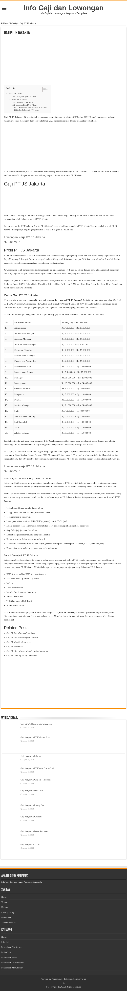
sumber (27, 287)
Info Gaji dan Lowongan (63, 8)
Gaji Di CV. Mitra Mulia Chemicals (36, 724)
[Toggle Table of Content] (43, 89)
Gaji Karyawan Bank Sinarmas (34, 831)
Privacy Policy (7, 912)
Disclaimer (6, 917)
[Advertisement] (63, 60)
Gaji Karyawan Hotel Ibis (32, 790)
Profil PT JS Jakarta (19, 99)
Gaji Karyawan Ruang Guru (33, 805)
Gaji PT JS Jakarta (15, 94)
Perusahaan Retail (9, 957)
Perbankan (6, 952)
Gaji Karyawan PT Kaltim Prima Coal (37, 768)
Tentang (5, 902)
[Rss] (63, 983)
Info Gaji (14, 23)
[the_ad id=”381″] (12, 242)
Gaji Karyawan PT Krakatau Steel (35, 737)
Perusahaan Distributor (11, 947)
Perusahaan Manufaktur (11, 967)
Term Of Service (8, 922)
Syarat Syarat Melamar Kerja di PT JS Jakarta (33, 107)
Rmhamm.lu (57, 979)
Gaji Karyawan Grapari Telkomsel (36, 779)
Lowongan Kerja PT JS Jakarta (26, 97)
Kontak (4, 907)
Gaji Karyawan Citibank (31, 816)
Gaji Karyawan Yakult (30, 844)
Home (5, 23)
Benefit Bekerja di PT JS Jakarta (29, 110)
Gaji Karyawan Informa (31, 756)
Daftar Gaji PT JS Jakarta (24, 102)
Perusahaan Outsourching (12, 962)
